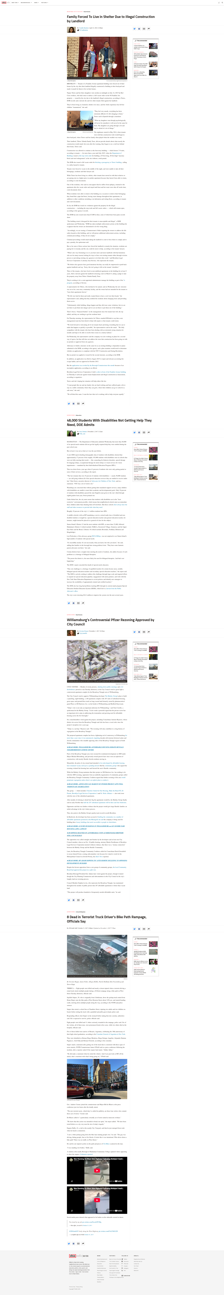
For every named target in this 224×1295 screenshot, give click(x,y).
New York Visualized (114, 1264)
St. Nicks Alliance (106, 793)
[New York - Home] (6, 2)
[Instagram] (122, 1268)
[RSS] (122, 1270)
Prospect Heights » (139, 52)
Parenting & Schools (102, 1270)
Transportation (100, 1277)
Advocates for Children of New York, (103, 481)
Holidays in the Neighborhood (116, 1277)
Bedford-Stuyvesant (75, 11)
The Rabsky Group (111, 696)
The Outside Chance (114, 1261)
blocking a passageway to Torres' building (108, 162)
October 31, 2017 (87, 1225)
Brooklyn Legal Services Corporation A (84, 793)
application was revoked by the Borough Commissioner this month (93, 365)
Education (78, 415)
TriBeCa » (136, 949)
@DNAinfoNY (74, 1231)
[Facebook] (122, 1261)
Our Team (136, 1266)
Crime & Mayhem (80, 912)
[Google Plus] (122, 1266)
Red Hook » (137, 465)
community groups (111, 766)
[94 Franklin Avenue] (80, 119)
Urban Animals (100, 1279)
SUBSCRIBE (127, 1275)
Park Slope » (137, 43)
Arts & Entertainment (102, 1259)
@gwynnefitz (83, 633)
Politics (99, 1273)
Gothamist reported (86, 1154)
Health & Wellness (101, 1268)
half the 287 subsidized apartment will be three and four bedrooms (105, 802)
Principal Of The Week (114, 1273)
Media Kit (136, 1270)
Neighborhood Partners (139, 1259)
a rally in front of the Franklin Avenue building (111, 372)
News (36, 2)
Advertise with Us (138, 1261)
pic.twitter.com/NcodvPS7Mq (91, 1222)
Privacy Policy (79, 1287)
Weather (99, 1282)
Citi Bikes (106, 1144)
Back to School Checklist (115, 1259)
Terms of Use (72, 1287)
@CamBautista (83, 30)
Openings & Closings (114, 1270)
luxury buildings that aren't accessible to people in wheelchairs (96, 822)
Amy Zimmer (83, 431)
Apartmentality (112, 1266)
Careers (135, 1268)
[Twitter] (122, 1259)
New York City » (138, 474)
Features (44, 2)
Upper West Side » (139, 967)
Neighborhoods (26, 2)
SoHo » (135, 62)
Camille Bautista (83, 28)
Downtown (71, 415)
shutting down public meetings (107, 687)
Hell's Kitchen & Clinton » (141, 456)
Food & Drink (100, 1266)
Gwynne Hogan (83, 631)
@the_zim (82, 434)
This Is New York (113, 1275)
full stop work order (85, 156)
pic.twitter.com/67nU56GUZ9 (108, 1231)
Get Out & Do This (113, 1268)
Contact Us (136, 1264)
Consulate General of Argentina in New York (110, 1034)
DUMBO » (136, 447)
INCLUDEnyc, (96, 536)
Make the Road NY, (115, 791)
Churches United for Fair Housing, (97, 791)
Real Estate (87, 11)
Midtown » (136, 70)
